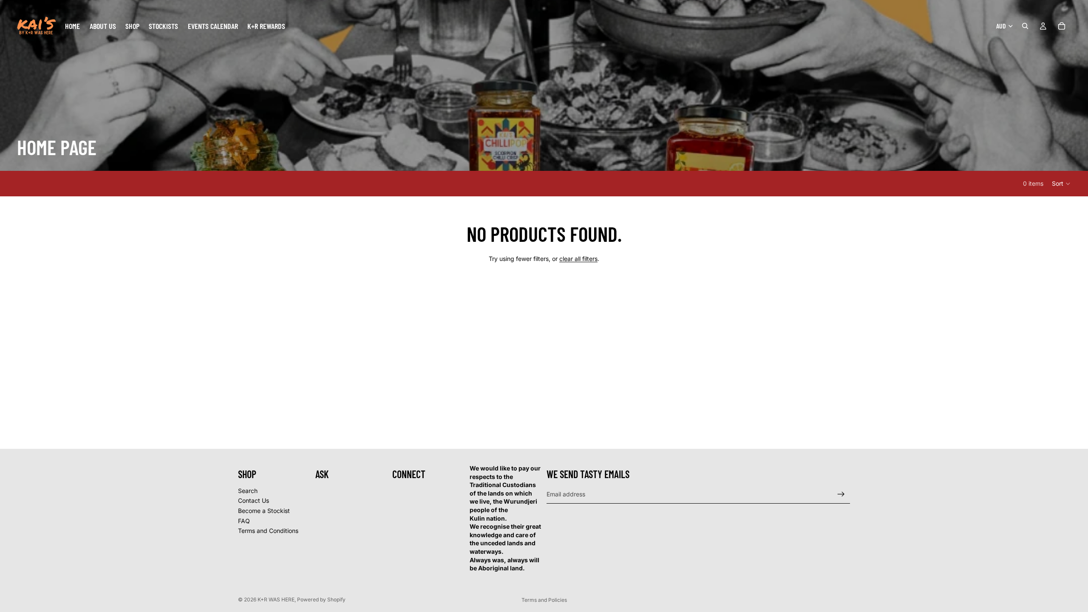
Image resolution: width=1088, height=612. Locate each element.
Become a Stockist (264, 510)
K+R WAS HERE (276, 599)
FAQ (244, 520)
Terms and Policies (544, 600)
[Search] (1025, 26)
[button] (1061, 183)
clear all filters (578, 258)
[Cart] (1061, 26)
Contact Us (253, 500)
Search (248, 490)
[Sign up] (841, 494)
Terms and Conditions (268, 531)
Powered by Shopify (321, 599)
